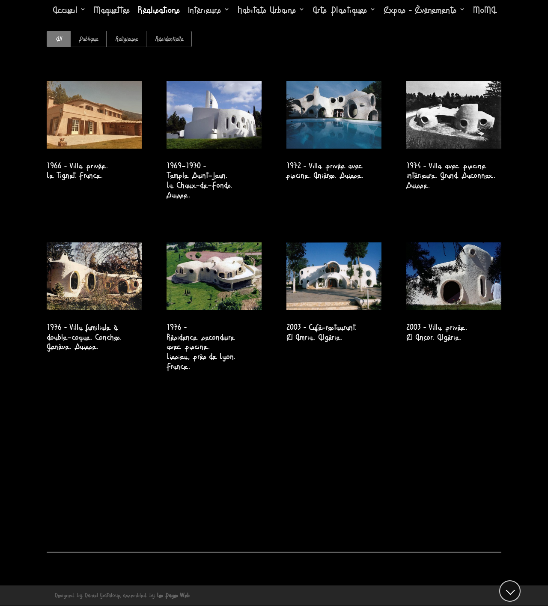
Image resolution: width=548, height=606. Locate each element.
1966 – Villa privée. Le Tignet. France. (77, 171)
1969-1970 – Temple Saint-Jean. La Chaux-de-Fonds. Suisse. (199, 180)
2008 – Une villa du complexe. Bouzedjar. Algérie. (452, 503)
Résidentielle (169, 39)
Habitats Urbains (267, 10)
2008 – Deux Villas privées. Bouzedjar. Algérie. (328, 503)
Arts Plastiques (340, 10)
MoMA (484, 10)
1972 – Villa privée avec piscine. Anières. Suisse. (324, 171)
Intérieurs (204, 10)
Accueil (65, 10)
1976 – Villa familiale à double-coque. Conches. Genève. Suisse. (84, 337)
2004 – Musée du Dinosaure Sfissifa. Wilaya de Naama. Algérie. (211, 508)
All (59, 39)
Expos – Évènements (420, 10)
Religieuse (126, 39)
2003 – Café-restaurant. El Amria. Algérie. (321, 332)
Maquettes (112, 10)
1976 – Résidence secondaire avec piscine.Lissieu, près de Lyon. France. (201, 347)
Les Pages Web (173, 595)
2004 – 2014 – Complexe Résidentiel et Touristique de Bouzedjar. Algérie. (92, 508)
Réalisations (159, 10)
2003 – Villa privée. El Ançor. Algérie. (436, 332)
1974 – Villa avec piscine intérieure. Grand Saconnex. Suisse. (450, 176)
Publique (88, 39)
